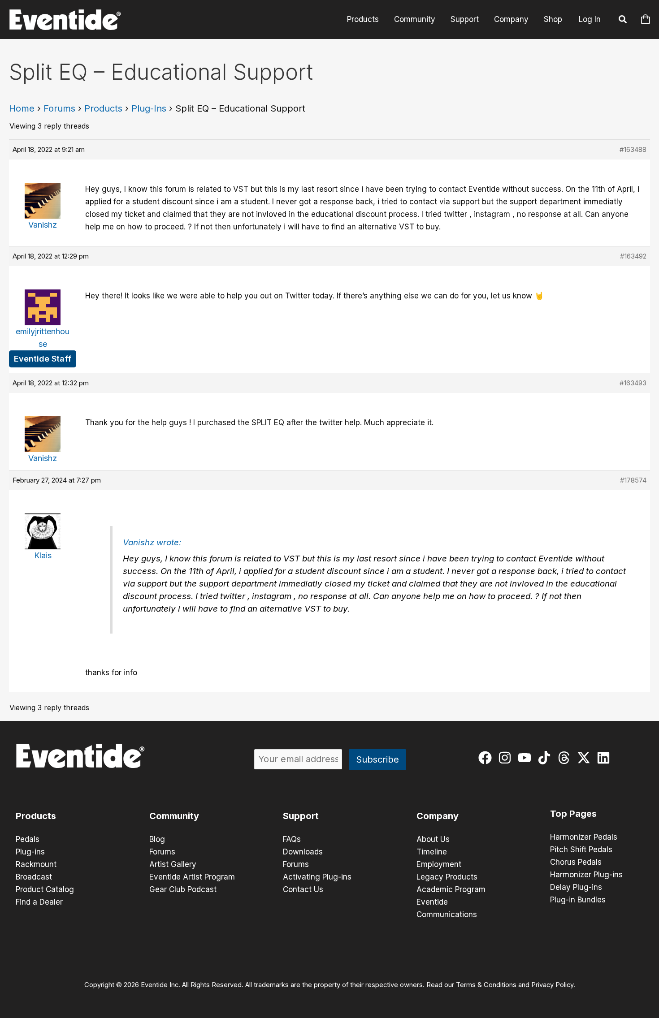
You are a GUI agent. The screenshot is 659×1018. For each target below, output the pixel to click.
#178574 (633, 480)
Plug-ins (30, 851)
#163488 (633, 149)
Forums (59, 108)
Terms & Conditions (486, 985)
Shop (553, 19)
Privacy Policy (552, 985)
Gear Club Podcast (183, 889)
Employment (438, 864)
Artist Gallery (172, 864)
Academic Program (451, 889)
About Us (433, 839)
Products (363, 19)
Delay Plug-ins (576, 887)
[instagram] (507, 757)
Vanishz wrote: (152, 542)
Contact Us (303, 889)
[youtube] (526, 757)
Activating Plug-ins (317, 876)
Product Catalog (45, 889)
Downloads (303, 851)
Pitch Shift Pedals (581, 849)
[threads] (566, 757)
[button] (623, 20)
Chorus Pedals (576, 862)
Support (465, 19)
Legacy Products (446, 876)
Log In (590, 19)
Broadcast (34, 876)
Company (511, 19)
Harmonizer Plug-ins (586, 874)
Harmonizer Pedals (583, 837)
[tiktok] (546, 757)
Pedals (27, 839)
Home (22, 108)
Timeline (431, 851)
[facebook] (487, 757)
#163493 (633, 383)
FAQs (292, 839)
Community (414, 19)
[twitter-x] (585, 757)
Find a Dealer (39, 901)
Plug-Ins (148, 108)
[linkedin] (605, 757)
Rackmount (36, 864)
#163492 (633, 256)
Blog (157, 839)
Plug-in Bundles (578, 899)
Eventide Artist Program (192, 876)
